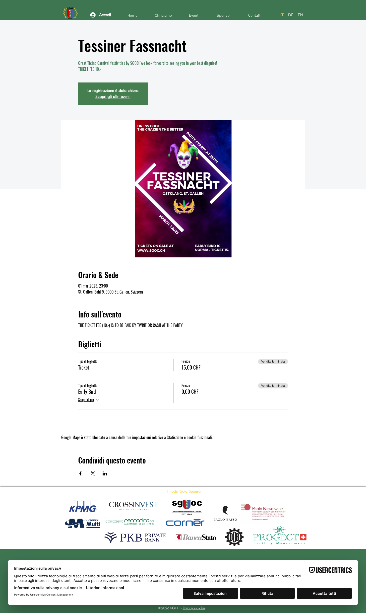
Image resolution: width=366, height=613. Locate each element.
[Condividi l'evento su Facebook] (80, 473)
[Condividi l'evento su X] (92, 473)
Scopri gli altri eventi (112, 96)
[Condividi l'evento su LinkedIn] (105, 473)
